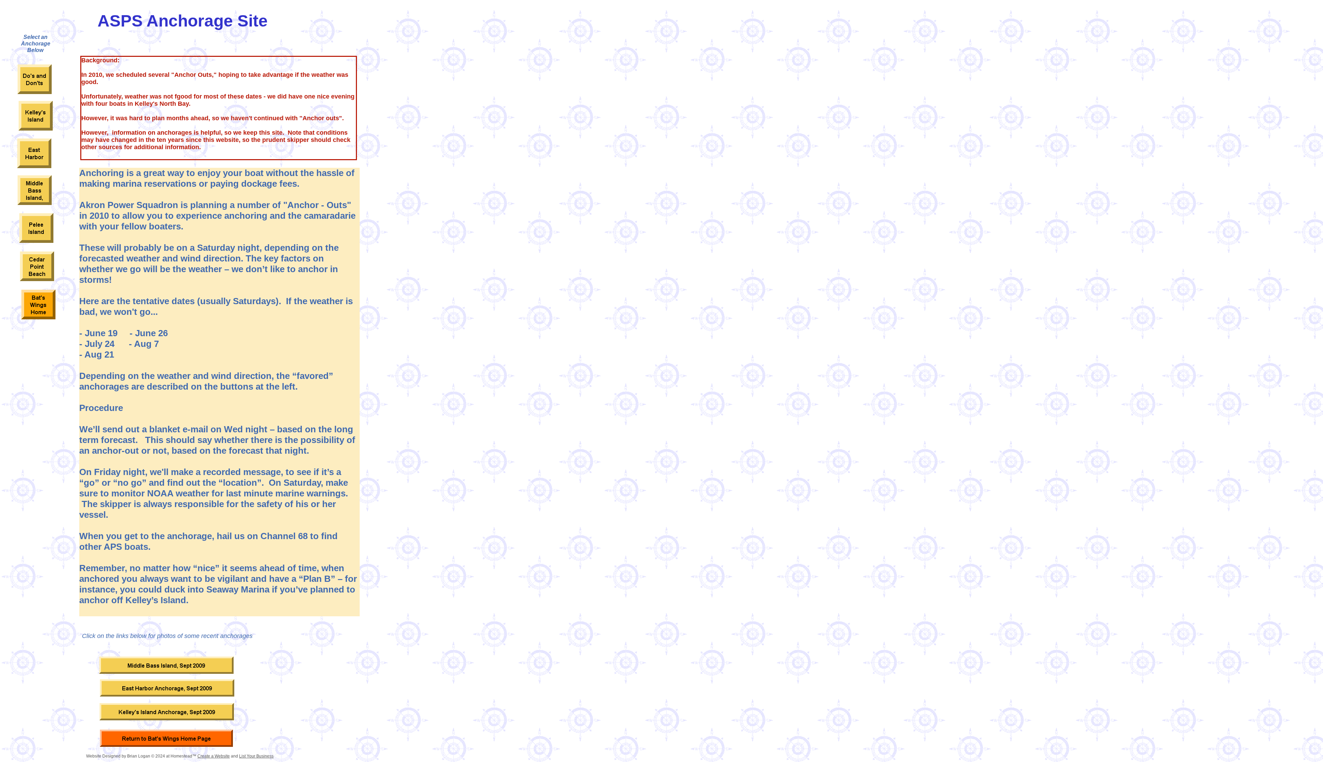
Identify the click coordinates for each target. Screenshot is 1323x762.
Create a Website (213, 756)
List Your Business (256, 756)
